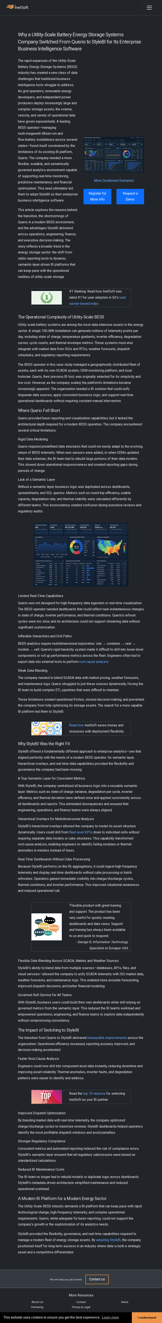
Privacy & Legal (81, 1307)
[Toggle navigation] (149, 7)
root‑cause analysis (93, 662)
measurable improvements (107, 1038)
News (124, 1302)
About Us (37, 1302)
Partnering (37, 1307)
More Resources (81, 1295)
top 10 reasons (94, 1093)
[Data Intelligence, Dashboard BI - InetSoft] (17, 7)
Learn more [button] (110, 1317)
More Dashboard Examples (114, 181)
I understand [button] (147, 1317)
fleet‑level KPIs (80, 832)
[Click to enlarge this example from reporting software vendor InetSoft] (114, 155)
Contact (81, 1302)
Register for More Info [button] (97, 196)
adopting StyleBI (108, 1240)
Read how (76, 725)
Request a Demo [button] (130, 196)
